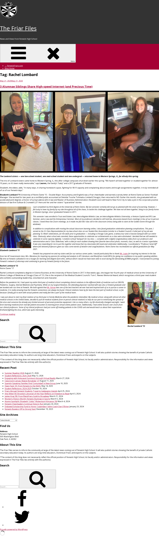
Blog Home (9, 68)
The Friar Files (18, 28)
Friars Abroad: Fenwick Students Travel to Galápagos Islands (31, 391)
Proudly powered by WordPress (14, 529)
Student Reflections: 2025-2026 (18, 375)
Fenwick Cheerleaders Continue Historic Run (24, 404)
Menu (73, 61)
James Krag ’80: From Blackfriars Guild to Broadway (27, 396)
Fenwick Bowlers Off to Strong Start (20, 409)
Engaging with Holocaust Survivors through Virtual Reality (30, 378)
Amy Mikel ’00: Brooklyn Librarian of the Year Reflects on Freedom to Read (37, 393)
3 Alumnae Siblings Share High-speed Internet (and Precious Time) (46, 86)
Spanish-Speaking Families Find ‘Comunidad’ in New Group (30, 383)
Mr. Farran (51, 287)
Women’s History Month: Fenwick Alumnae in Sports (27, 399)
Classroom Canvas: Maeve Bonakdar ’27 (22, 381)
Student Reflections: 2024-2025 (18, 388)
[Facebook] (22, 507)
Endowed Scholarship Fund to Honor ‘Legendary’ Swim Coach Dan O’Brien (37, 406)
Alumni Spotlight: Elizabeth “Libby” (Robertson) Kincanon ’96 (31, 401)
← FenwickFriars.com (14, 65)
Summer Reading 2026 (14, 373)
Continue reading (7, 314)
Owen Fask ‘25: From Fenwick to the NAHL (23, 386)
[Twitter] (22, 525)
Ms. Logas (124, 253)
